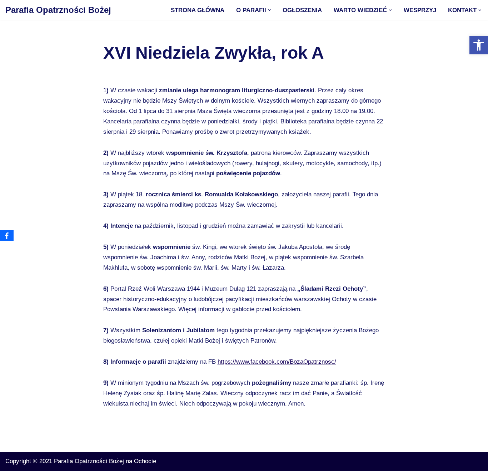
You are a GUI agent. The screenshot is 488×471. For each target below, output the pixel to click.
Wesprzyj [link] (420, 10)
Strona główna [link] (197, 10)
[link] (478, 45)
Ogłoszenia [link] (302, 10)
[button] (269, 10)
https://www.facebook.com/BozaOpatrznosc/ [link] (277, 361)
